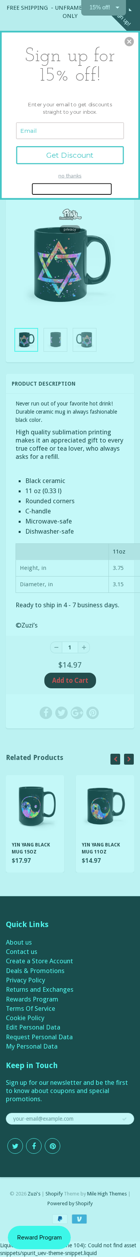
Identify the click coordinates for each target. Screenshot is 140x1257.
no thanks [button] (69, 175)
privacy (70, 229)
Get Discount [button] (70, 155)
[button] (129, 41)
